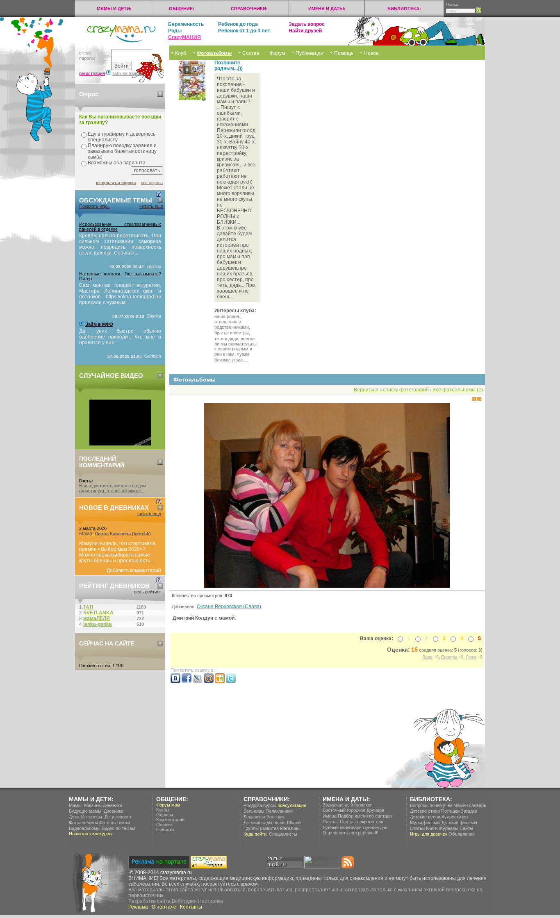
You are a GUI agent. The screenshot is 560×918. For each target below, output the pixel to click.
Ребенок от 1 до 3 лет (244, 31)
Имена (330, 815)
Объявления (461, 834)
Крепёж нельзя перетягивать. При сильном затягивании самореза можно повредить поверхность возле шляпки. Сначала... (120, 244)
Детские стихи (425, 811)
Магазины (290, 828)
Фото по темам (114, 822)
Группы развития (261, 828)
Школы (294, 822)
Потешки (450, 811)
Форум (277, 53)
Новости (165, 829)
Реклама (138, 907)
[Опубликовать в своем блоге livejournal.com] (198, 681)
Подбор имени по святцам (365, 815)
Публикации (309, 53)
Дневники (113, 811)
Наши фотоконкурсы (90, 833)
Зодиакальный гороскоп (348, 804)
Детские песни (425, 816)
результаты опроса (116, 182)
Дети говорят (118, 816)
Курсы (269, 805)
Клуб (180, 53)
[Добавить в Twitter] (231, 681)
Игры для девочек (428, 834)
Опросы (164, 814)
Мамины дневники (103, 805)
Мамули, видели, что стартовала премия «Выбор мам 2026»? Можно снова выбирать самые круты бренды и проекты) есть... (117, 552)
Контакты (191, 907)
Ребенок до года (238, 24)
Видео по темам (118, 828)
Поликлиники (279, 811)
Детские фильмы (459, 822)
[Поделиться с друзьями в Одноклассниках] (220, 681)
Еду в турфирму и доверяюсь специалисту (121, 137)
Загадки (469, 811)
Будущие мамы (85, 811)
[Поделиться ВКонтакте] (175, 681)
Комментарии (170, 819)
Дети (74, 816)
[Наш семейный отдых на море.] (120, 444)
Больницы (254, 811)
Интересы (91, 816)
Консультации (292, 805)
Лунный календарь (342, 827)
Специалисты (283, 834)
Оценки (164, 824)
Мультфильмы (425, 822)
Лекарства (254, 816)
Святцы (331, 821)
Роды (175, 31)
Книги (431, 828)
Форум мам (168, 804)
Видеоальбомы (84, 828)
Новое (371, 53)
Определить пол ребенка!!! (350, 832)
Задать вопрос (307, 24)
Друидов (375, 810)
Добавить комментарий (134, 570)
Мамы (75, 805)
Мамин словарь (469, 805)
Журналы (448, 828)
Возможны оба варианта (117, 163)
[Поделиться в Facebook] (186, 681)
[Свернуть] (160, 94)
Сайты (466, 828)
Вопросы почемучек (431, 805)
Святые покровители (361, 821)
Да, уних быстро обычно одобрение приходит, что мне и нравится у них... (120, 336)
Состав (250, 53)
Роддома (253, 805)
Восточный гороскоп (344, 810)
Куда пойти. (256, 834)
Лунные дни (375, 827)
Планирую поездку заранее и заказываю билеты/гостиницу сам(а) (122, 151)
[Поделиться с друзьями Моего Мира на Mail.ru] (209, 681)
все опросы (152, 182)
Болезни (275, 816)
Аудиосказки (455, 816)
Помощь (343, 53)
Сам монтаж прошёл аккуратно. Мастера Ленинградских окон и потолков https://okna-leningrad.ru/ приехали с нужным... (120, 293)
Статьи (417, 828)
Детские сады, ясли (264, 822)
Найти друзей (305, 31)
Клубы (162, 809)
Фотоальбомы (214, 53)
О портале (164, 907)
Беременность (186, 24)
